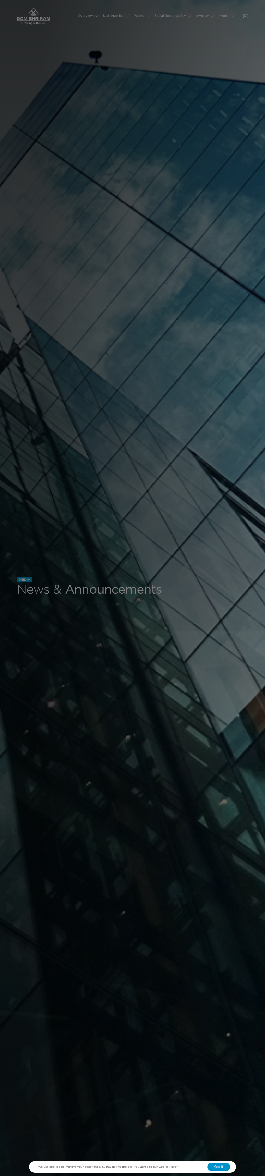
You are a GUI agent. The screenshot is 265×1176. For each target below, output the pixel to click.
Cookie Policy (168, 1166)
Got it (218, 1167)
